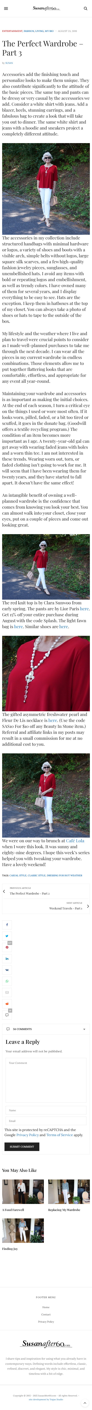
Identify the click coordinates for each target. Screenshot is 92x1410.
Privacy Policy (27, 1135)
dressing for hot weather (64, 875)
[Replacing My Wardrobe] (69, 1192)
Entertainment (12, 31)
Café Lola (75, 840)
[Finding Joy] (23, 1230)
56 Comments (22, 1029)
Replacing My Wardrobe (64, 1210)
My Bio (49, 31)
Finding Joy (10, 1249)
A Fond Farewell (13, 1210)
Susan (9, 62)
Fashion (29, 31)
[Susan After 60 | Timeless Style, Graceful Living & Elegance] (46, 8)
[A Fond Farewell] (23, 1192)
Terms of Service (59, 1135)
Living (39, 31)
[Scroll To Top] (85, 1403)
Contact (46, 1314)
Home (46, 1307)
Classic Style (37, 875)
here (84, 608)
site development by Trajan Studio (46, 1399)
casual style (18, 875)
